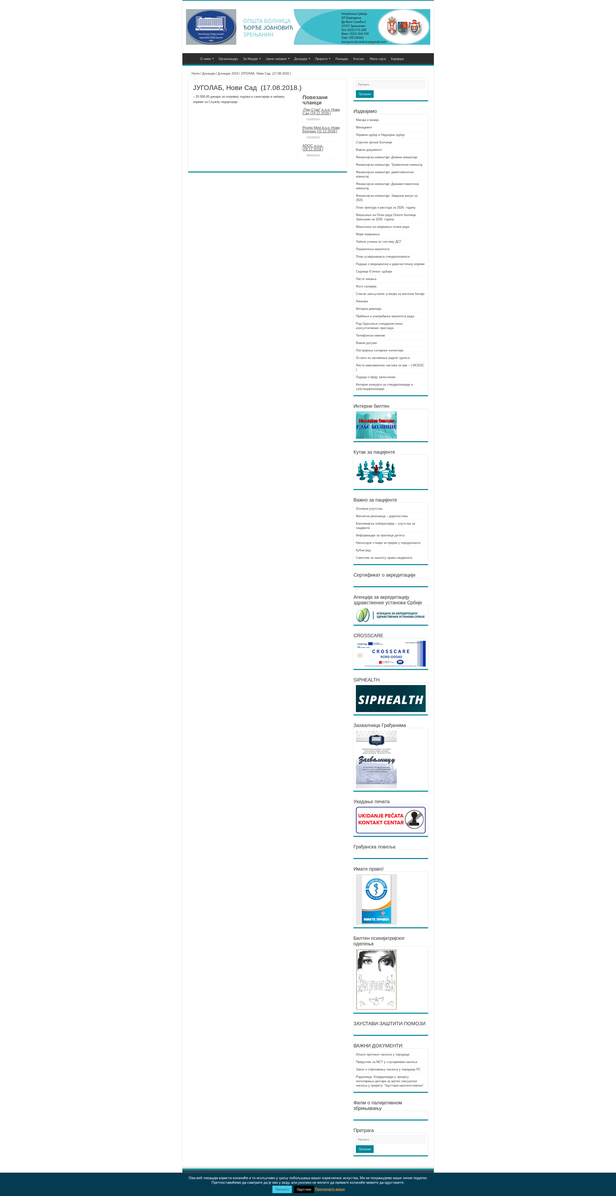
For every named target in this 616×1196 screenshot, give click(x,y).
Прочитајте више (330, 1189)
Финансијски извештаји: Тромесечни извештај (389, 164)
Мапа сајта (378, 59)
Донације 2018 (228, 73)
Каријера (397, 59)
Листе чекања (366, 279)
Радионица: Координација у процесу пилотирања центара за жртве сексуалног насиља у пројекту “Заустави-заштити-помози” (389, 1081)
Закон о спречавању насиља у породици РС (388, 1069)
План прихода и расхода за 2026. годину (386, 207)
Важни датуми (366, 343)
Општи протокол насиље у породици (382, 1054)
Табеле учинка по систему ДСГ (378, 241)
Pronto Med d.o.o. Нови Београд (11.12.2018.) (321, 129)
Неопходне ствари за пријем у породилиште (388, 543)
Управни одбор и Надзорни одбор (380, 135)
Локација (341, 59)
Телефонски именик (370, 335)
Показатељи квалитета (372, 249)
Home (195, 73)
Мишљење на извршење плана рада (382, 227)
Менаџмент (364, 127)
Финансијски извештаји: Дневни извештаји (386, 157)
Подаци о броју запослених (376, 377)
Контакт (359, 59)
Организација (228, 59)
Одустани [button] (304, 1189)
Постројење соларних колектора (379, 350)
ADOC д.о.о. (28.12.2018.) (313, 147)
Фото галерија (366, 286)
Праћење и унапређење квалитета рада (385, 316)
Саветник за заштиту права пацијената (384, 558)
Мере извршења (367, 234)
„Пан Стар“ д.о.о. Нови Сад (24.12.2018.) (321, 111)
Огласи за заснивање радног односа (383, 358)
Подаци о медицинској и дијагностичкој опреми (390, 264)
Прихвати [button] (282, 1189)
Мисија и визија (367, 120)
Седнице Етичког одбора (374, 271)
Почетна (191, 58)
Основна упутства (369, 508)
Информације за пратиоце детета (380, 535)
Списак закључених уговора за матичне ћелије (390, 294)
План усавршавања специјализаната (383, 256)
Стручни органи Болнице (374, 142)
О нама (205, 59)
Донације (300, 59)
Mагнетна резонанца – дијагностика (382, 516)
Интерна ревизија (368, 309)
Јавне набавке (276, 59)
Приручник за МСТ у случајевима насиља (386, 1062)
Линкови (362, 301)
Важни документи (369, 150)
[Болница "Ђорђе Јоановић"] (308, 26)
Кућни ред (363, 550)
